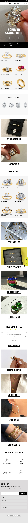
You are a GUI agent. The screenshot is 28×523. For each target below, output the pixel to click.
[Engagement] (14, 130)
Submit (23, 493)
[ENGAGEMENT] (7, 55)
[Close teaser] (24, 266)
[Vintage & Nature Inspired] (7, 210)
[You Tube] (18, 515)
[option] (14, 336)
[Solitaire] (7, 196)
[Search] (24, 3)
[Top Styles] (14, 233)
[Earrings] (14, 410)
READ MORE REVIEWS (14, 346)
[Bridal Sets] (21, 210)
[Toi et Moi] (14, 307)
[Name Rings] (14, 361)
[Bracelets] (14, 435)
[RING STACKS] (7, 69)
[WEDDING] (21, 55)
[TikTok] (20, 515)
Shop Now (22, 1)
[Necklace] (14, 386)
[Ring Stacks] (14, 258)
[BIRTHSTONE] (21, 69)
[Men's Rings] (21, 83)
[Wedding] (14, 155)
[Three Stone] (21, 196)
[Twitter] (15, 515)
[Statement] (7, 182)
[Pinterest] (13, 515)
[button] (26, 261)
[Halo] (21, 182)
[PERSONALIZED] (7, 83)
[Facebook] (8, 515)
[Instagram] (11, 515)
